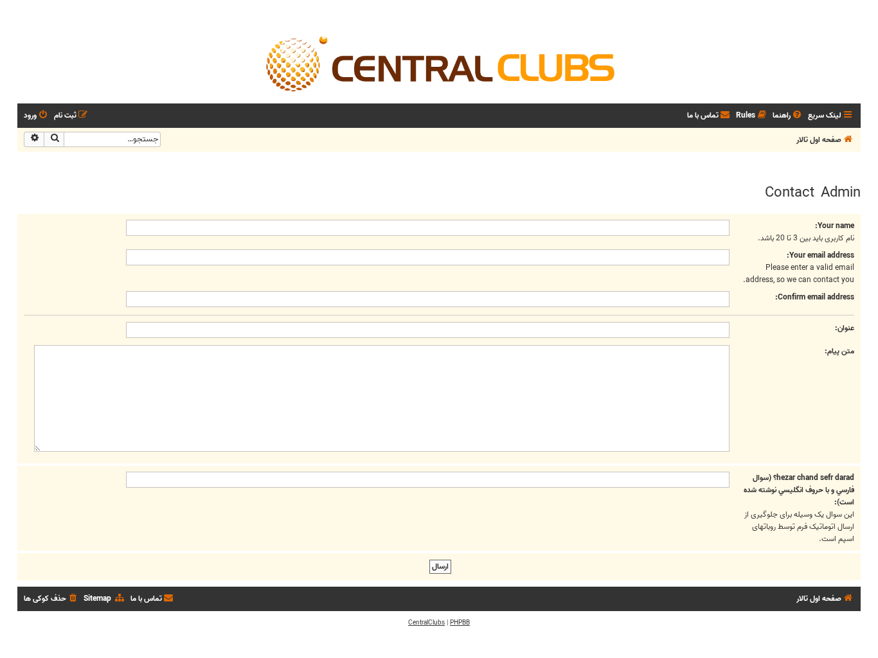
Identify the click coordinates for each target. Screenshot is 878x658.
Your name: (834, 226)
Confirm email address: (814, 297)
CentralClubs (426, 623)
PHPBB (460, 623)
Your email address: (820, 255)
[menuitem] (788, 116)
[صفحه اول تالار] (439, 63)
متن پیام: (839, 351)
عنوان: (844, 328)
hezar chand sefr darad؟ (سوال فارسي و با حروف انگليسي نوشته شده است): (799, 490)
